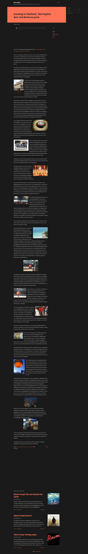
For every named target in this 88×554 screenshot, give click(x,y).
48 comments (19, 528)
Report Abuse (70, 13)
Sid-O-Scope (17, 2)
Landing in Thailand (55, 34)
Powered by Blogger (37, 551)
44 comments (19, 547)
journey (54, 33)
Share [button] (15, 509)
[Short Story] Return (23, 515)
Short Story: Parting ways (25, 534)
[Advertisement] (29, 479)
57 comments (19, 509)
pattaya (54, 35)
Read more (42, 509)
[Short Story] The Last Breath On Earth (28, 495)
